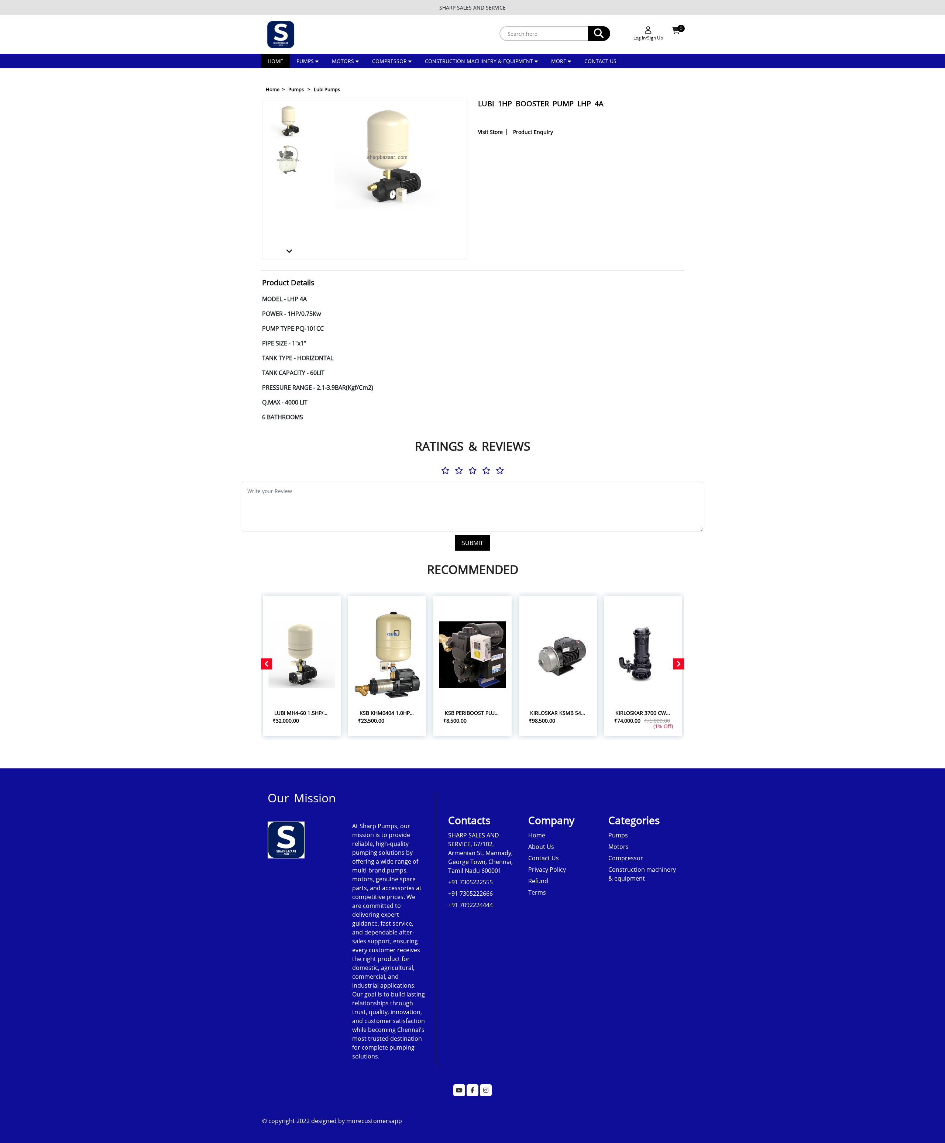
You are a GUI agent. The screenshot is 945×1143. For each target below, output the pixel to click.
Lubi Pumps (327, 89)
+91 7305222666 (470, 893)
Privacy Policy (547, 869)
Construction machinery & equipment (479, 61)
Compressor (389, 61)
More (559, 61)
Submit (472, 543)
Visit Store (490, 131)
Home (275, 61)
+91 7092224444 (470, 905)
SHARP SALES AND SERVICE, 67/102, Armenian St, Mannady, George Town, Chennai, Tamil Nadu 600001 (480, 853)
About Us (541, 847)
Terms (537, 892)
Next (288, 250)
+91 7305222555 (470, 882)
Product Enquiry (533, 131)
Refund (538, 881)
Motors (343, 61)
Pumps (305, 61)
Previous (288, 108)
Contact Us (600, 61)
